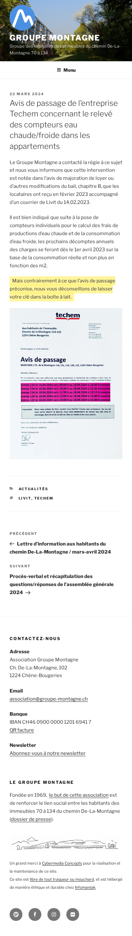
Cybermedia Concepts (62, 863)
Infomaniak (85, 887)
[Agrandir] (114, 316)
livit (25, 498)
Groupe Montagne (55, 37)
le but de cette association (79, 795)
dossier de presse (31, 819)
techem (44, 498)
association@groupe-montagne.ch (49, 699)
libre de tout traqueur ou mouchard (62, 879)
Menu (69, 70)
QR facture (22, 730)
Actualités (34, 489)
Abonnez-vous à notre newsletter (48, 753)
